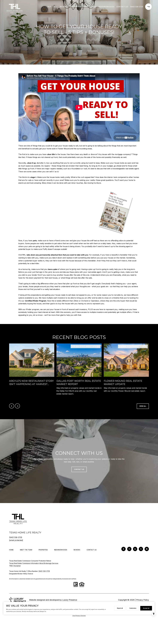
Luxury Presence (69, 600)
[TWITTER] (141, 549)
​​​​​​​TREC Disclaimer (15, 566)
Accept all (146, 608)
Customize (132, 608)
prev (11, 405)
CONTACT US (92, 550)
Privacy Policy (142, 600)
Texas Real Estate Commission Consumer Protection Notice (30, 561)
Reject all (120, 608)
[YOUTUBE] (147, 549)
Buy (49, 7)
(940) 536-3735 (136, 7)
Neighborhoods (106, 7)
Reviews (64, 7)
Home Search (89, 7)
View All (142, 406)
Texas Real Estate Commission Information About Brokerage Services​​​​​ (33, 563)
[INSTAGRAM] (129, 549)
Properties (75, 7)
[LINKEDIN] (135, 549)
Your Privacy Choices (79, 615)
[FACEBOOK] (123, 549)
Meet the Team (26, 550)
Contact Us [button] (79, 469)
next (17, 405)
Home (11, 550)
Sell (55, 7)
